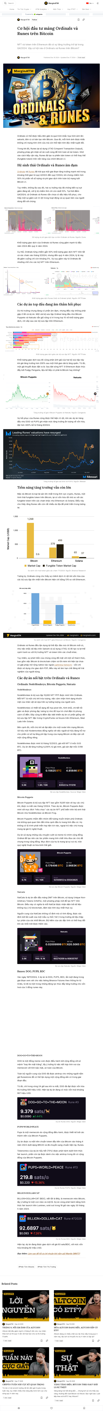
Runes (31, 171)
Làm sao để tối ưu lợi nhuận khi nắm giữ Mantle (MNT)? (54, 1253)
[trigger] (9, 3)
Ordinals (21, 171)
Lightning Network (63, 665)
